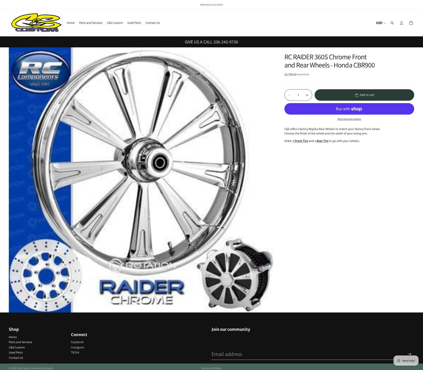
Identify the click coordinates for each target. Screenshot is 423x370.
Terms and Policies (211, 368)
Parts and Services (20, 342)
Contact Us (16, 358)
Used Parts (16, 352)
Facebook (77, 342)
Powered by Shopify (42, 368)
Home (13, 337)
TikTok (75, 352)
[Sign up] (409, 354)
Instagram (77, 347)
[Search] (392, 23)
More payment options (349, 119)
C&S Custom (17, 347)
